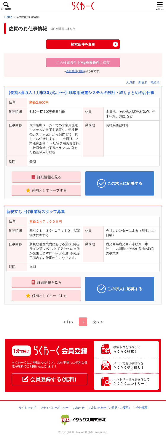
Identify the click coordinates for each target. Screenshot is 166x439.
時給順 (155, 82)
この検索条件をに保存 (83, 62)
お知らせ (79, 407)
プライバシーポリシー (54, 407)
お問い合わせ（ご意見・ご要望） (110, 407)
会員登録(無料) (75, 71)
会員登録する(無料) (53, 379)
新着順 (142, 82)
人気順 (130, 82)
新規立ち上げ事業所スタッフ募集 (35, 211)
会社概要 (141, 407)
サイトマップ (27, 407)
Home (8, 17)
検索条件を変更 (83, 44)
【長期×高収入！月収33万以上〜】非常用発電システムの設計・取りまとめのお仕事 (80, 92)
